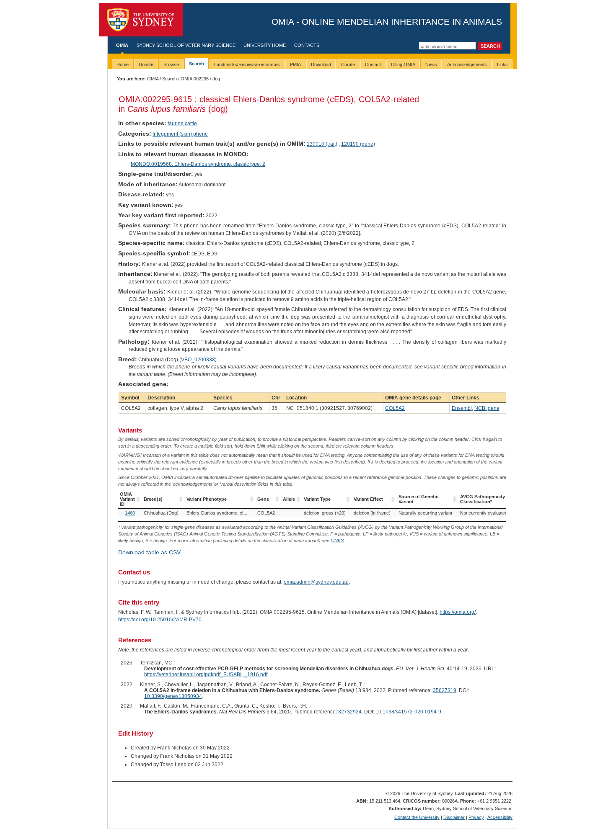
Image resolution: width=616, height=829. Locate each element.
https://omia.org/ (458, 612)
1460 (130, 512)
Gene (263, 499)
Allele (289, 499)
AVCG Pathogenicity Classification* (482, 499)
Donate (146, 64)
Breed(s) (153, 499)
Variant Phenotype (206, 499)
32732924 (350, 712)
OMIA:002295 (195, 78)
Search (169, 78)
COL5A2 (395, 408)
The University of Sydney (141, 19)
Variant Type (317, 499)
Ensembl (462, 408)
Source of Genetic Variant (418, 499)
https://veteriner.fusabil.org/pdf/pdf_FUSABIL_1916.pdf (205, 674)
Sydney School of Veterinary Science (186, 45)
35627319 (444, 690)
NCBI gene (487, 408)
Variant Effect (368, 499)
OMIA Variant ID (127, 499)
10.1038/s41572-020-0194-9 (408, 712)
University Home (264, 45)
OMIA (122, 45)
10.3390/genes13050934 (173, 696)
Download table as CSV (149, 552)
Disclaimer (454, 817)
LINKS (337, 540)
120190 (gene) (358, 144)
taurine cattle (182, 123)
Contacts (306, 45)
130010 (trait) (322, 144)
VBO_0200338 (198, 360)
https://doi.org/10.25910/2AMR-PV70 (160, 620)
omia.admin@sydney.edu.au (316, 582)
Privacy (476, 817)
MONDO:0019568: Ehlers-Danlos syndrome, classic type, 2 (198, 164)
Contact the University (417, 817)
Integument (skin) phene (180, 134)
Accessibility (499, 817)
